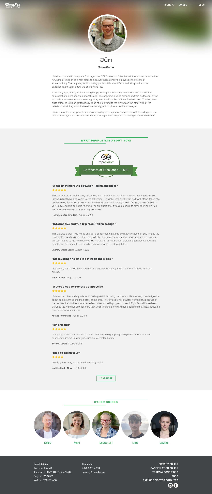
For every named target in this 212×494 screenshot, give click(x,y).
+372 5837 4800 (91, 468)
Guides (183, 5)
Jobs (175, 476)
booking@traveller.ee (93, 472)
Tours (167, 5)
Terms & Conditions (165, 472)
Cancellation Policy (164, 468)
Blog (202, 5)
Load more (106, 378)
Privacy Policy (168, 464)
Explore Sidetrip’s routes (160, 480)
